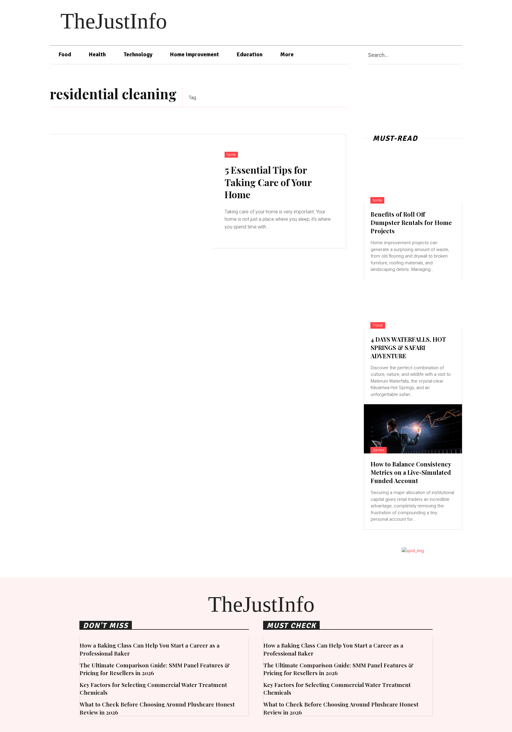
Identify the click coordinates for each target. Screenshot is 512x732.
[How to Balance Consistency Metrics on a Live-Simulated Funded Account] (413, 428)
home (231, 155)
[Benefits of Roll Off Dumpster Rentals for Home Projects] (413, 179)
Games (379, 450)
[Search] (459, 55)
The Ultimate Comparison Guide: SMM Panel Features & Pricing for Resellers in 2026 (155, 669)
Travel (378, 325)
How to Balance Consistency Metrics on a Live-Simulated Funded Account (411, 472)
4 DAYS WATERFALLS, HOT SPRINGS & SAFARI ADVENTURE (408, 347)
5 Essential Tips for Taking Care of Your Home (268, 182)
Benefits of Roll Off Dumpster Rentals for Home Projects (411, 222)
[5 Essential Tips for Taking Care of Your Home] (131, 191)
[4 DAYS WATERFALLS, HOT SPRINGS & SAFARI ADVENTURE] (413, 304)
